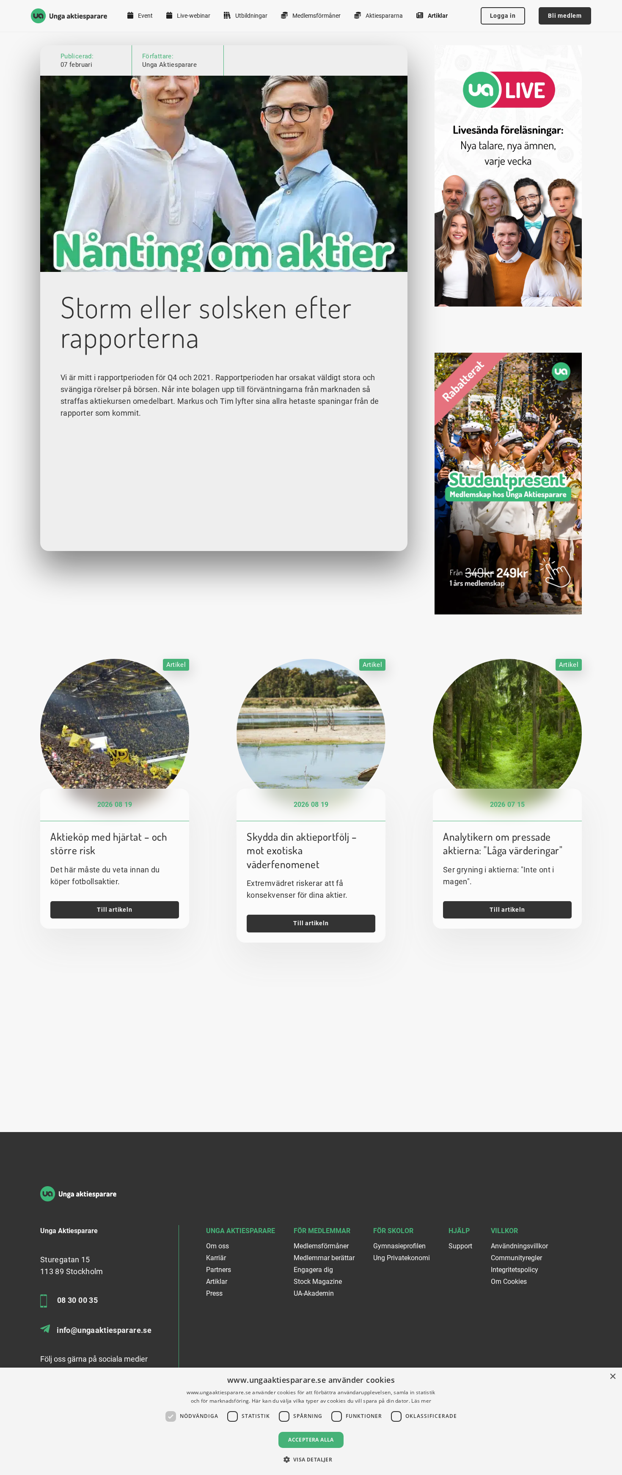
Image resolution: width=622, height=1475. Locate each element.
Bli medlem (565, 15)
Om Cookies (509, 1282)
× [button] (612, 1377)
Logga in (503, 15)
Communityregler (516, 1258)
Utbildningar (250, 15)
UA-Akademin (314, 1293)
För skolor (393, 1231)
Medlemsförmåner (316, 15)
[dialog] (311, 1421)
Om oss (217, 1246)
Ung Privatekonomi (401, 1258)
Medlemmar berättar (324, 1258)
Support (460, 1246)
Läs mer (421, 1400)
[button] (311, 1459)
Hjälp (459, 1231)
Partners (218, 1270)
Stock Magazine (318, 1282)
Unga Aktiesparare (169, 65)
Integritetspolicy (514, 1270)
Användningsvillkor (519, 1246)
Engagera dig (313, 1270)
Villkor (504, 1231)
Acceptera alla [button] (311, 1439)
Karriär (216, 1258)
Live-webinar (193, 15)
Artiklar (437, 15)
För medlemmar (322, 1231)
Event (145, 15)
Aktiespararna (383, 15)
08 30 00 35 (77, 1300)
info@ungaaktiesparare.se (104, 1330)
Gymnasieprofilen (399, 1246)
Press (214, 1293)
